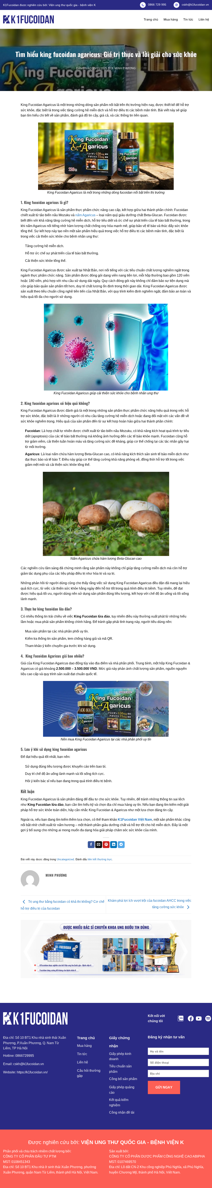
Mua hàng (171, 19)
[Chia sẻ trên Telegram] (121, 844)
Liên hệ (204, 19)
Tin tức (188, 19)
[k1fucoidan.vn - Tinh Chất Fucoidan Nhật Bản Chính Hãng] (28, 19)
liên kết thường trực (100, 859)
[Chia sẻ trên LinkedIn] (113, 844)
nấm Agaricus (85, 215)
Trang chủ (151, 19)
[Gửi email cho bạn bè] (98, 844)
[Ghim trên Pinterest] (106, 844)
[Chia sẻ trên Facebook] (91, 844)
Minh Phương (125, 68)
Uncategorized (65, 859)
